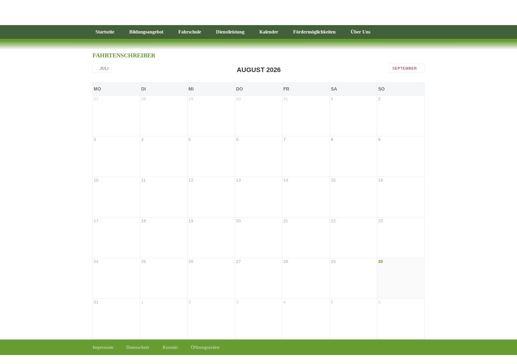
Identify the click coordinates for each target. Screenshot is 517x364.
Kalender (268, 31)
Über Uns (360, 31)
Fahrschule (189, 31)
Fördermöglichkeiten (314, 31)
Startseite (104, 31)
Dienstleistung (230, 31)
